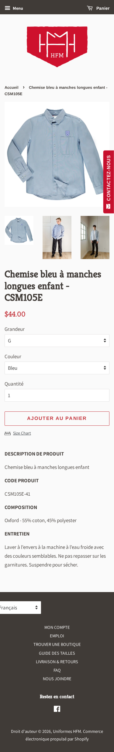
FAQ (57, 670)
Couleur (13, 356)
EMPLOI (57, 636)
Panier (102, 8)
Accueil (12, 87)
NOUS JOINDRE (57, 678)
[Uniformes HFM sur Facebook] (57, 710)
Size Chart (22, 433)
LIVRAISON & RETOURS (57, 661)
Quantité (14, 383)
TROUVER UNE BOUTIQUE (57, 644)
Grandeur (15, 329)
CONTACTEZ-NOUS (108, 179)
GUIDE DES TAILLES (57, 653)
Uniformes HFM (67, 731)
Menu (17, 8)
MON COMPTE (57, 627)
